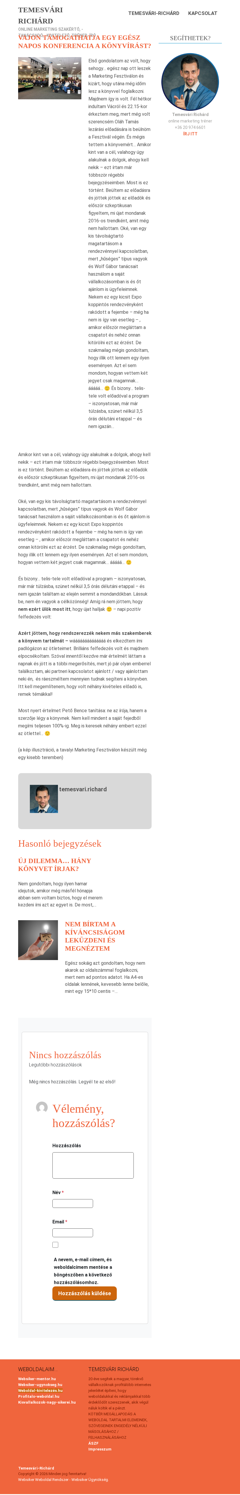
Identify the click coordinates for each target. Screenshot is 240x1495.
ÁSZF (93, 1443)
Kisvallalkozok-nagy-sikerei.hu (47, 1402)
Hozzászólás (66, 1145)
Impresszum (100, 1449)
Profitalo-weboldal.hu (38, 1396)
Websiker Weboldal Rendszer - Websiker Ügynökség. (63, 1479)
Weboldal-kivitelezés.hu (40, 1390)
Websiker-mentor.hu (37, 1379)
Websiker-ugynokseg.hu (40, 1385)
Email (59, 1222)
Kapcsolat (202, 13)
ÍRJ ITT (190, 134)
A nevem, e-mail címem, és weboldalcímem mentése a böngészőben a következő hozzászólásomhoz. (83, 1271)
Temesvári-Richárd (153, 13)
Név (58, 1192)
